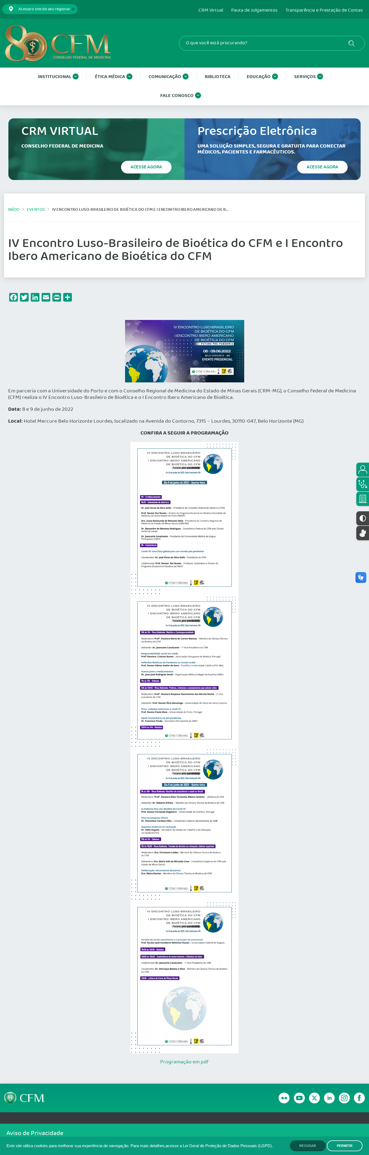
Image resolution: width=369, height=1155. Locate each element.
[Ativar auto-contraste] (362, 518)
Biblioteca (217, 77)
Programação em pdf (184, 1062)
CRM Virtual (211, 11)
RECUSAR (307, 1146)
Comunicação (165, 77)
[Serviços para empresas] (362, 499)
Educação (259, 77)
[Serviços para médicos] (362, 484)
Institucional (54, 77)
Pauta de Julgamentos (254, 11)
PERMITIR (345, 1146)
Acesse (146, 167)
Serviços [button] (305, 77)
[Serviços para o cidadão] (362, 470)
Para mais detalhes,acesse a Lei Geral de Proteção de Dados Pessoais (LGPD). (201, 1146)
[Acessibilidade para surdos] (362, 533)
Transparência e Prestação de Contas (324, 11)
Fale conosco (177, 96)
